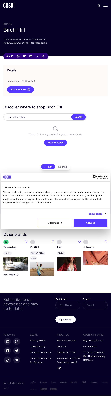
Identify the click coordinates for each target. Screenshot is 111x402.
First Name (62, 299)
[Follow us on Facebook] (7, 350)
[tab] (48, 167)
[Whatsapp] (37, 56)
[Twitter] (24, 56)
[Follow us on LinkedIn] (7, 341)
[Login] (99, 5)
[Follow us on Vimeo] (16, 359)
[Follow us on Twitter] (16, 350)
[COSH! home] (8, 5)
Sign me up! (65, 319)
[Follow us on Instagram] (16, 341)
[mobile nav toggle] (106, 5)
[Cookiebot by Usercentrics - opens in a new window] (95, 177)
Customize (53, 223)
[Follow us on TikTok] (7, 359)
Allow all (90, 223)
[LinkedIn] (31, 56)
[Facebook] (18, 56)
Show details (95, 213)
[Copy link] (43, 56)
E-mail (87, 299)
